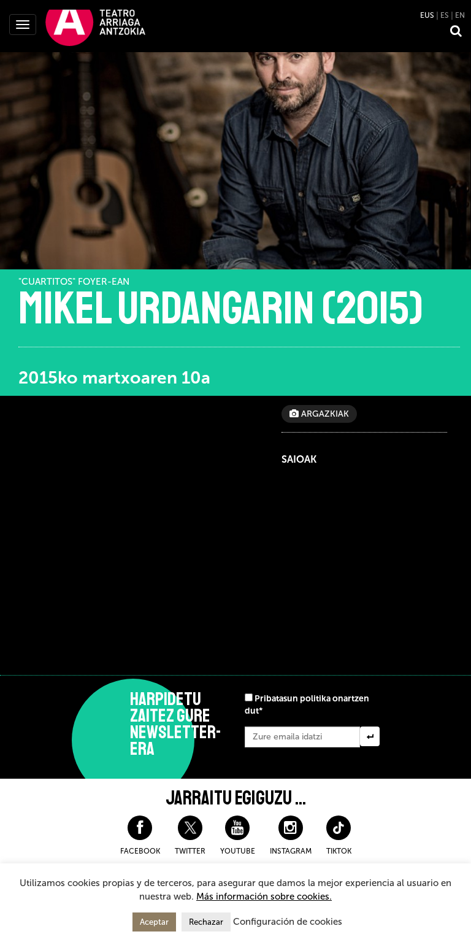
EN (460, 15)
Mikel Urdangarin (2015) (220, 309)
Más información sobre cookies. (264, 896)
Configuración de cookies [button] (287, 921)
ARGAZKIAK (324, 414)
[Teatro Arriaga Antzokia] (95, 27)
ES (444, 15)
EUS (427, 15)
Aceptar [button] (154, 922)
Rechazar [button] (206, 922)
